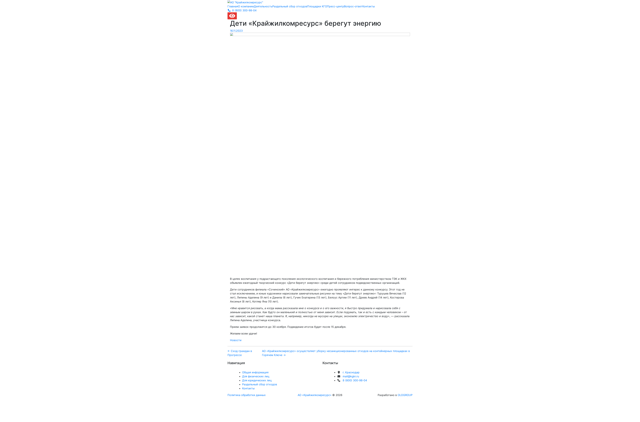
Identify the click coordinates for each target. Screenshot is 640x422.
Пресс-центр (335, 6)
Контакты (368, 6)
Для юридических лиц (257, 380)
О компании (246, 6)
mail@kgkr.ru (351, 376)
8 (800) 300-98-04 (355, 380)
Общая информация (255, 372)
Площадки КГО (317, 6)
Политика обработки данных (247, 395)
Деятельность (263, 6)
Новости (236, 340)
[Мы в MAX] (362, 386)
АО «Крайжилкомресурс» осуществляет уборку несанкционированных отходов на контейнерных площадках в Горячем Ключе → (336, 353)
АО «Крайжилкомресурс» (315, 395)
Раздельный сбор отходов (289, 6)
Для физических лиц (255, 376)
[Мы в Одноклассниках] (355, 386)
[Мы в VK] (347, 386)
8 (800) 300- (244, 10)
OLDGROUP (405, 395)
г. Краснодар (351, 372)
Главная (233, 6)
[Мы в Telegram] (340, 386)
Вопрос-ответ (353, 6)
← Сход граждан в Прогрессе (240, 353)
